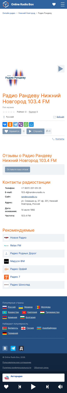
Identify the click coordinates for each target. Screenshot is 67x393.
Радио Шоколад (20, 284)
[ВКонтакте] (4, 124)
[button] (33, 386)
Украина (28, 307)
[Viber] (20, 124)
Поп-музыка (8, 107)
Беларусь (13, 328)
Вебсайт (60, 117)
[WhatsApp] (26, 124)
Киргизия (32, 312)
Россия (12, 307)
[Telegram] (15, 124)
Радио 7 (15, 276)
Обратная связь (41, 367)
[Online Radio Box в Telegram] (13, 348)
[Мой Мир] (31, 124)
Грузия (30, 328)
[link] (5, 4)
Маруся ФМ (17, 261)
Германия (13, 333)
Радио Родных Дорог (23, 253)
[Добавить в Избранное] (6, 386)
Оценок (32, 112)
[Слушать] (61, 69)
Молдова (45, 307)
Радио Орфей (18, 268)
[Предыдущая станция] (20, 386)
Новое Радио (18, 237)
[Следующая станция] (47, 386)
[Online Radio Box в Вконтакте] (4, 348)
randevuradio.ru (29, 196)
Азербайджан (49, 328)
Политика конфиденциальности (16, 367)
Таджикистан (53, 312)
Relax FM (15, 245)
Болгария (31, 317)
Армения (12, 317)
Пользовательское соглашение (16, 362)
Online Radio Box (22, 4)
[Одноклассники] (10, 124)
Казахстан (13, 312)
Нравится (14, 131)
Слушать (38, 131)
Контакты (60, 139)
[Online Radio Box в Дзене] (21, 348)
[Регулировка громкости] (60, 386)
